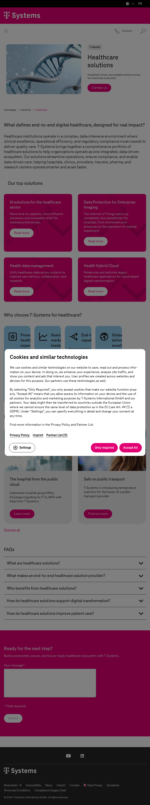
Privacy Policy (20, 435)
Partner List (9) (56, 435)
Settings (25, 448)
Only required (104, 448)
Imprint (38, 435)
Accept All (130, 448)
